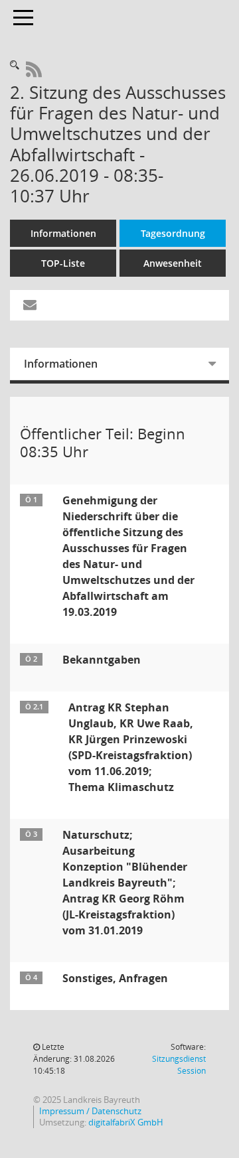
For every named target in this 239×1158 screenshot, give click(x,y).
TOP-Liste (63, 263)
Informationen (63, 233)
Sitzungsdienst (179, 1064)
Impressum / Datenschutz (90, 1111)
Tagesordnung (173, 233)
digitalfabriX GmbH (125, 1122)
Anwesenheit (172, 263)
